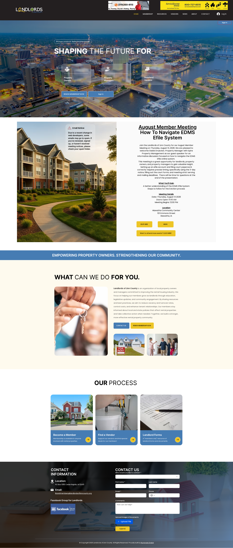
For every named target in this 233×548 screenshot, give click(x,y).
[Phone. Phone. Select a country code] (152, 495)
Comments (120, 501)
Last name (153, 482)
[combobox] (147, 477)
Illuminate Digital (147, 543)
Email (118, 491)
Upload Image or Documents (127, 517)
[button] (225, 23)
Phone (151, 491)
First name (120, 482)
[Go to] (88, 439)
